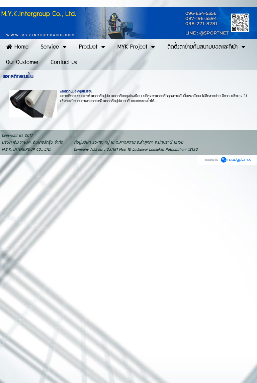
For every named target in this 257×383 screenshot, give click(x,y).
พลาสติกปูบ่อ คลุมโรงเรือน (76, 91)
